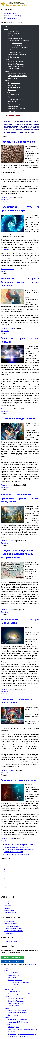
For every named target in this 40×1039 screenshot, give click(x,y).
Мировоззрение (10, 913)
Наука (6, 901)
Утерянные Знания (7, 197)
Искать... (4, 22)
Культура (7, 906)
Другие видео (13, 78)
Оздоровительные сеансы (17, 76)
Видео (6, 71)
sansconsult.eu (33, 964)
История (7, 903)
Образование (9, 910)
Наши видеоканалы (15, 38)
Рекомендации (13, 94)
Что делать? (8, 933)
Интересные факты (11, 926)
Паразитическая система (13, 928)
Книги (6, 59)
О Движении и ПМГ (15, 52)
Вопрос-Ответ (9, 50)
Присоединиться (14, 33)
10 (5, 888)
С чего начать (9, 921)
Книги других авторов (16, 66)
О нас (6, 29)
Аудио (6, 80)
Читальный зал (13, 69)
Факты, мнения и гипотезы (13, 931)
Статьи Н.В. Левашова (16, 64)
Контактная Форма (10, 942)
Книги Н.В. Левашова (15, 62)
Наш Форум (12, 36)
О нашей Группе (13, 31)
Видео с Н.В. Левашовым (17, 73)
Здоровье (7, 908)
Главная (7, 26)
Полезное (7, 92)
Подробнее (5, 199)
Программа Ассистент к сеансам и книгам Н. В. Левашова (16, 99)
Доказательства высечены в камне (16, 854)
